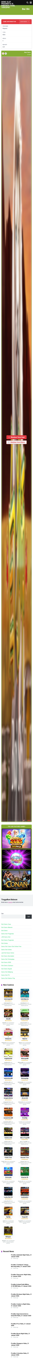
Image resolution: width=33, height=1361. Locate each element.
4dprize (24, 1039)
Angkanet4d (8, 1058)
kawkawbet (24, 1197)
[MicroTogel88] (25, 1135)
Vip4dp (8, 1217)
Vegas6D (25, 1217)
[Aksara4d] (25, 1096)
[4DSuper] (8, 1234)
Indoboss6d (8, 1138)
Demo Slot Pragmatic (7, 934)
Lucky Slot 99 (8, 1197)
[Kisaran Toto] (25, 1155)
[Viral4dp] (25, 1116)
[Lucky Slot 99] (8, 1195)
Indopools (8, 1039)
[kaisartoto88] (25, 1017)
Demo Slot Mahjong (7, 972)
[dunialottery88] (8, 1116)
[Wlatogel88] (25, 1056)
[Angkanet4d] (8, 1056)
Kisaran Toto (25, 1157)
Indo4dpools (25, 999)
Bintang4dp (24, 1078)
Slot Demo (4, 930)
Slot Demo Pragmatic (7, 940)
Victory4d (8, 1177)
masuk (10, 902)
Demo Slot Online (6, 949)
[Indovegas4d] (8, 997)
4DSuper (8, 1237)
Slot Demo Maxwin (6, 927)
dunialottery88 (8, 1118)
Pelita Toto (8, 1157)
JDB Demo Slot (5, 937)
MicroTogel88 (24, 1138)
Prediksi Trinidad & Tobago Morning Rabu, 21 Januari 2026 (20, 1265)
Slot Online (4, 943)
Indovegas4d (8, 999)
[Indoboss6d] (8, 1135)
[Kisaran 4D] (25, 1175)
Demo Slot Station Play (8, 978)
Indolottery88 (8, 1078)
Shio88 (8, 1019)
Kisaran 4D (24, 1177)
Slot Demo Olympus (7, 965)
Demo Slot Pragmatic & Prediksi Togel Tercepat (8, 4)
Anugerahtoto (8, 1098)
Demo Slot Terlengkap (7, 959)
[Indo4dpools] (25, 997)
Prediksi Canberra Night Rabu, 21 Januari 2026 (20, 1305)
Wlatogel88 (24, 1058)
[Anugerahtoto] (8, 1096)
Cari (2, 913)
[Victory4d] (8, 1175)
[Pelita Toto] (8, 1155)
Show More (23, 21)
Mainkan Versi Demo (17, 442)
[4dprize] (25, 1036)
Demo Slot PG (5, 975)
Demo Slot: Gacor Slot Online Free (11, 946)
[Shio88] (8, 1017)
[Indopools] (8, 1036)
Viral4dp (24, 1118)
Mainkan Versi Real (18, 437)
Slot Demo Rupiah (6, 969)
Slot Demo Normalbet (7, 956)
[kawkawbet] (25, 1195)
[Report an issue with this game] (3, 53)
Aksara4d (25, 1098)
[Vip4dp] (8, 1215)
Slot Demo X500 (6, 962)
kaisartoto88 (25, 1019)
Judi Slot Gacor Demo (7, 953)
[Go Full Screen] (6, 53)
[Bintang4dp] (25, 1076)
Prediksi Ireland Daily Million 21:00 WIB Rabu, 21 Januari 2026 (21, 1285)
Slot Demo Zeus (6, 924)
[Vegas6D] (25, 1215)
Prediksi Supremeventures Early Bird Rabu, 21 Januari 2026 (21, 1314)
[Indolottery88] (8, 1076)
